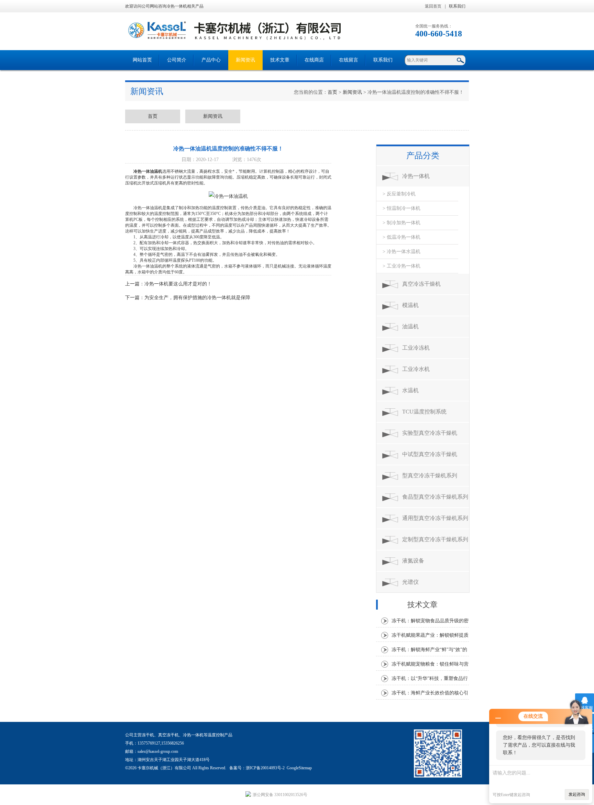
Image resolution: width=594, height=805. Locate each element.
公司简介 (176, 60)
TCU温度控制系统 (424, 412)
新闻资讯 (245, 60)
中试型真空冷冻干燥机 (429, 454)
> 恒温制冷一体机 (401, 208)
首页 (332, 92)
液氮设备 (413, 561)
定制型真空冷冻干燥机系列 (435, 539)
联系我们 (457, 6)
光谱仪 (410, 582)
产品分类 (422, 155)
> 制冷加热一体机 (401, 222)
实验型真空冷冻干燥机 (429, 433)
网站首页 (142, 60)
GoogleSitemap (299, 768)
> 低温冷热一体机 (401, 237)
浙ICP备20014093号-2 (265, 768)
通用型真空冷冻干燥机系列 (435, 518)
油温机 (410, 326)
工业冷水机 (416, 369)
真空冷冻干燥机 (421, 284)
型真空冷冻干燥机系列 (429, 475)
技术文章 (279, 60)
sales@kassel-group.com (158, 751)
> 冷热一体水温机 (401, 251)
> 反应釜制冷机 (399, 193)
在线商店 (314, 60)
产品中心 (211, 60)
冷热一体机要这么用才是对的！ (178, 283)
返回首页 (433, 6)
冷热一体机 (416, 176)
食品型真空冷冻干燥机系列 (435, 497)
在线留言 (348, 60)
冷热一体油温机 (147, 171)
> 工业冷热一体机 (401, 266)
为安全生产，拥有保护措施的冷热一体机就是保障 (197, 297)
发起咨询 (577, 794)
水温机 (410, 390)
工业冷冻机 (416, 348)
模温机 (410, 305)
